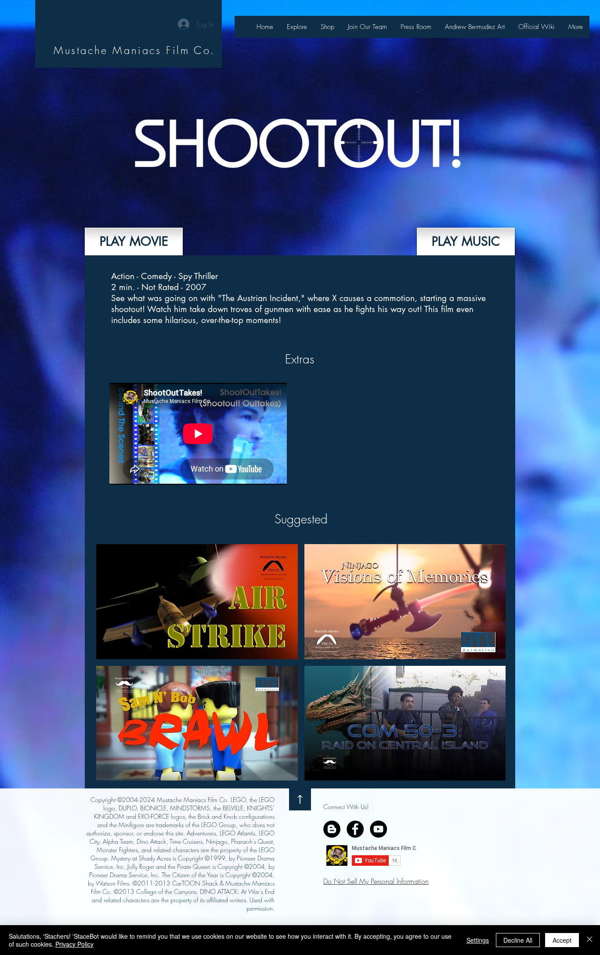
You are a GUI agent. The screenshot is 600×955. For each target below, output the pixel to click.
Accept (562, 940)
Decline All (517, 940)
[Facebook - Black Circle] (355, 829)
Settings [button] (477, 940)
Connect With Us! (346, 806)
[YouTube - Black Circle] (378, 829)
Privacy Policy (74, 944)
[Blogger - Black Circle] (331, 829)
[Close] (589, 940)
